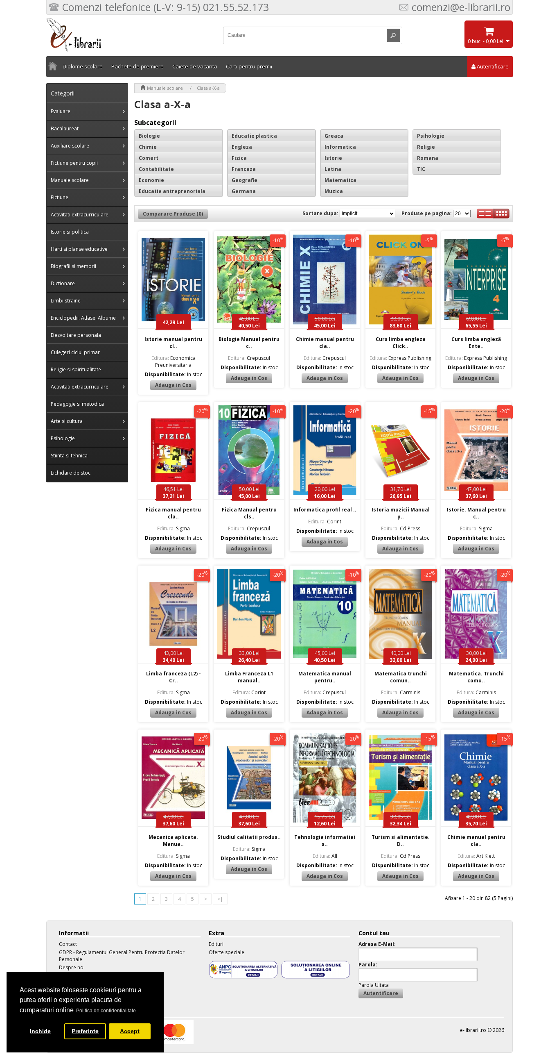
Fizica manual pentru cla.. (173, 513)
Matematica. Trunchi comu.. (476, 677)
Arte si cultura (67, 421)
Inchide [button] (40, 1031)
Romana (427, 158)
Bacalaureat (65, 128)
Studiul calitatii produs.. (249, 837)
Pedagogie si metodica (77, 403)
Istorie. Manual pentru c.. (476, 513)
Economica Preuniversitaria (173, 361)
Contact (68, 944)
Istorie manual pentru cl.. (173, 343)
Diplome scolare (83, 66)
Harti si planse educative (79, 248)
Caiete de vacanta (194, 66)
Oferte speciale (226, 952)
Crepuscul (249, 358)
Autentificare (493, 66)
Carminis (400, 692)
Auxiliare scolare (70, 145)
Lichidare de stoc (70, 472)
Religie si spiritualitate (76, 369)
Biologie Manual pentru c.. (249, 343)
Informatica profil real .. (324, 509)
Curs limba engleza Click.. (401, 343)
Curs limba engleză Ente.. (476, 343)
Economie (151, 180)
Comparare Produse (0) (173, 213)
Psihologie (63, 438)
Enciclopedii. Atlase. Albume (83, 317)
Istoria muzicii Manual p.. (401, 513)
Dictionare (63, 283)
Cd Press (400, 528)
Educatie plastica (254, 135)
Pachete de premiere (137, 66)
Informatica (340, 146)
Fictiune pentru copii (74, 162)
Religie (426, 146)
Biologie (149, 135)
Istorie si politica (70, 231)
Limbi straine (66, 300)
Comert (148, 158)
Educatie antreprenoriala (172, 191)
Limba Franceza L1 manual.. (249, 677)
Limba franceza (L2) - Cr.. (173, 677)
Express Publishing (400, 358)
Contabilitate (156, 169)
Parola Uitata (373, 985)
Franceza (244, 169)
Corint (324, 521)
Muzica (334, 191)
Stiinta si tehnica (69, 455)
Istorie (333, 158)
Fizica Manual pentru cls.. (249, 513)
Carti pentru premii (249, 66)
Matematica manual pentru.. (324, 677)
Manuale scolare (70, 180)
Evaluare (60, 111)
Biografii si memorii (73, 266)
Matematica (340, 180)
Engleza (242, 146)
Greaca (334, 135)
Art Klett (476, 855)
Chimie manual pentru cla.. (325, 343)
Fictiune (59, 197)
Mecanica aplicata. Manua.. (173, 841)
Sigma (173, 528)
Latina (333, 169)
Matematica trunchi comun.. (400, 677)
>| (220, 898)
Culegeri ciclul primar (75, 352)
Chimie (148, 146)
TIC (421, 169)
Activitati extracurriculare (79, 214)
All (325, 855)
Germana (244, 191)
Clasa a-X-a (208, 88)
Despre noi (72, 967)
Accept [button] (130, 1031)
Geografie (244, 180)
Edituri (216, 944)
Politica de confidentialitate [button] (106, 1011)
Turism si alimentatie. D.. (401, 841)
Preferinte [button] (85, 1031)
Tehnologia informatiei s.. (324, 841)
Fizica (239, 158)
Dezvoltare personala (76, 335)
